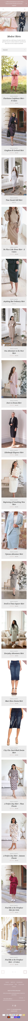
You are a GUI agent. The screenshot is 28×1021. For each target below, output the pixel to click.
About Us (13, 982)
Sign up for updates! (14, 990)
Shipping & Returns (8, 984)
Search (7, 982)
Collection (21, 984)
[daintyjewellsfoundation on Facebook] (13, 1005)
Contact (14, 986)
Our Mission (19, 982)
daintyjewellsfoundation (17, 1009)
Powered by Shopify (14, 1010)
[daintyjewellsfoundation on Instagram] (15, 1005)
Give (16, 984)
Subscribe (21, 997)
